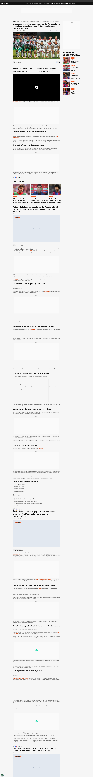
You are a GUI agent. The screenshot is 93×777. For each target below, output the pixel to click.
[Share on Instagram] (16, 177)
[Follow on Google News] (57, 62)
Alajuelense (40, 3)
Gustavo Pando (18, 245)
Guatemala (63, 3)
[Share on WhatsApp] (18, 177)
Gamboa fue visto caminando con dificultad (43, 579)
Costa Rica (53, 3)
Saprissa (36, 3)
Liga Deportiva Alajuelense (18, 101)
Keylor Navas (47, 3)
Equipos (14, 21)
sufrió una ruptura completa (21, 678)
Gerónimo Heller (18, 62)
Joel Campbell (47, 291)
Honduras (58, 3)
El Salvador (68, 3)
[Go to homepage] (5, 3)
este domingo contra (34, 592)
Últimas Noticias (29, 3)
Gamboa (39, 588)
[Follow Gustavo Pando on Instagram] (24, 246)
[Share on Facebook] (15, 177)
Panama (73, 3)
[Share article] (59, 62)
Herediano (41, 448)
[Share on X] (13, 177)
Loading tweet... (17, 317)
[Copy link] (19, 177)
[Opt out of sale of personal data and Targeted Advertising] (2, 775)
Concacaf (51, 134)
